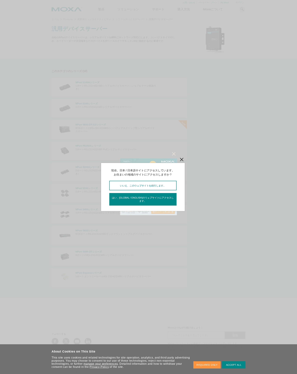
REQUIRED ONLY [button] (207, 365)
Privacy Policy (99, 366)
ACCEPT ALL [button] (234, 365)
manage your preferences (101, 363)
